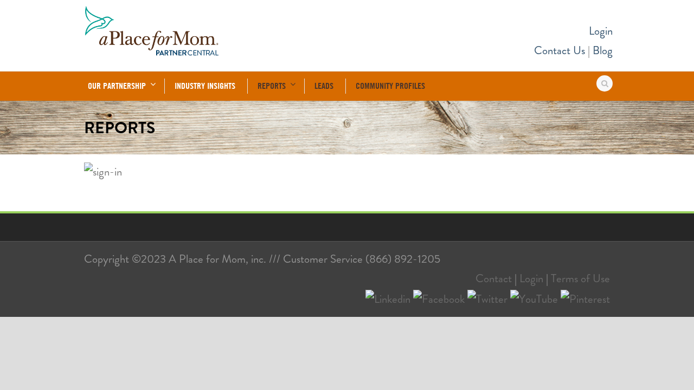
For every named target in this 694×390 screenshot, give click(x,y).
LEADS (323, 85)
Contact (493, 278)
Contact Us (559, 50)
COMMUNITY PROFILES (390, 85)
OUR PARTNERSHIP (117, 85)
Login (601, 31)
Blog (603, 50)
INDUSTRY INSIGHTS (205, 85)
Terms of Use (580, 278)
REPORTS (272, 85)
